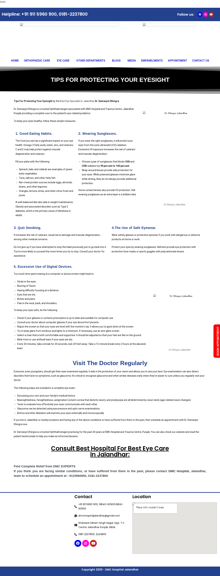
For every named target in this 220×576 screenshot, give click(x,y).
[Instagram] (205, 14)
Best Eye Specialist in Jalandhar (77, 101)
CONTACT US (200, 60)
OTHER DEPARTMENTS (90, 60)
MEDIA (132, 60)
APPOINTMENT (177, 60)
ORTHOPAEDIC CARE (37, 60)
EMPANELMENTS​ (152, 60)
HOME (15, 60)
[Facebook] (199, 14)
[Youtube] (211, 14)
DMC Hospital (178, 471)
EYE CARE (63, 60)
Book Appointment (217, 341)
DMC (3, 2)
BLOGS (116, 60)
